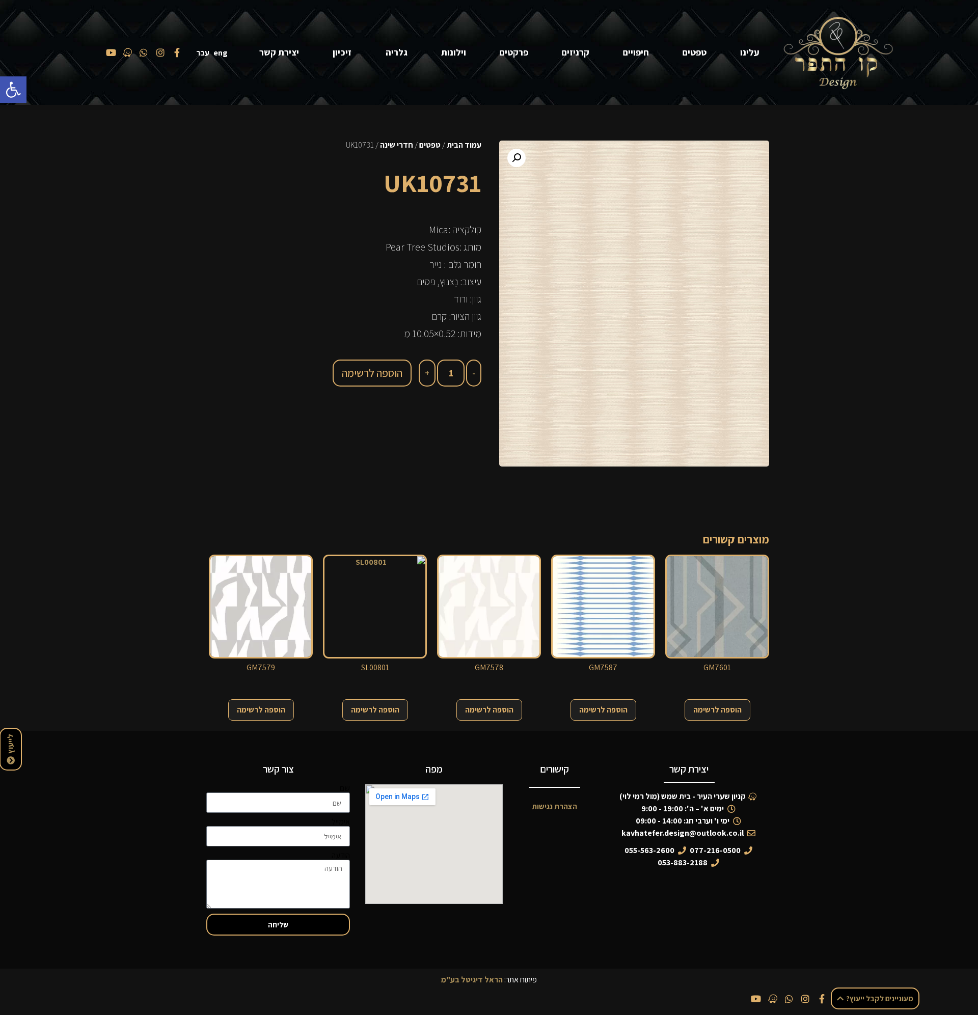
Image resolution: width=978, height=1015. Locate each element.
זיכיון (342, 52)
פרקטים (514, 52)
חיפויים (636, 52)
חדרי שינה (396, 145)
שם (345, 788)
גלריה (397, 52)
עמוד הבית (464, 145)
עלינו (749, 52)
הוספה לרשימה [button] (717, 709)
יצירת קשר (279, 52)
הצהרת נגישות (554, 806)
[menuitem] (222, 52)
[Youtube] (756, 999)
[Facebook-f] (822, 999)
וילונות (453, 52)
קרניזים (575, 52)
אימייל (341, 822)
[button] (13, 89)
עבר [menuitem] (202, 52)
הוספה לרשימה (372, 373)
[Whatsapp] (789, 999)
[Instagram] (805, 999)
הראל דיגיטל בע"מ (472, 979)
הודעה (341, 856)
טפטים (695, 52)
